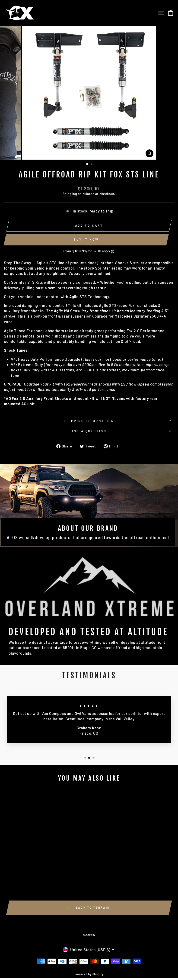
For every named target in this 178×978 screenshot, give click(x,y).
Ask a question (89, 431)
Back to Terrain (92, 907)
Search (89, 935)
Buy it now (86, 239)
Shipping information (89, 421)
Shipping (70, 194)
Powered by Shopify (89, 974)
